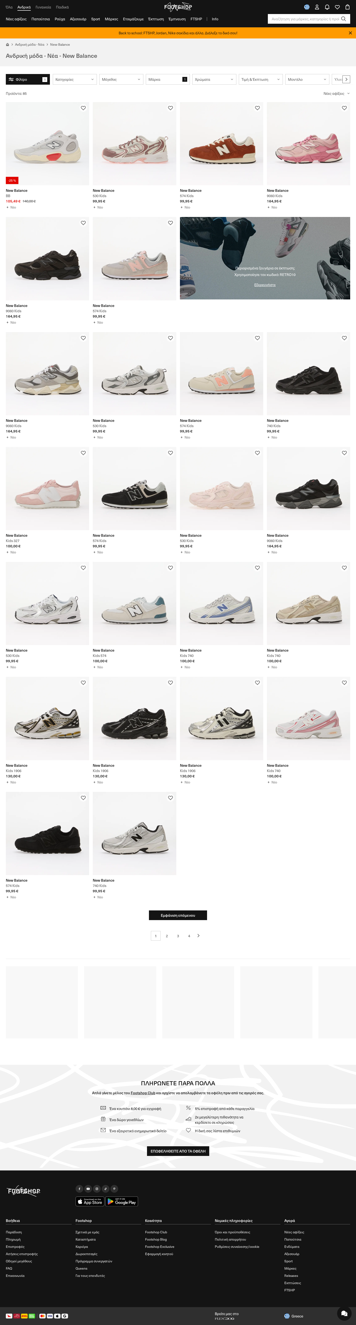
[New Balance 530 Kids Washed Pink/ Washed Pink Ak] (221, 488)
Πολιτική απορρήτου (230, 1239)
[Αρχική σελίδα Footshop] (178, 7)
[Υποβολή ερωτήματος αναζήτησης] (343, 19)
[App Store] (90, 1201)
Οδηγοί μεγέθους (19, 1261)
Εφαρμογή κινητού (159, 1253)
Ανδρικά (24, 7)
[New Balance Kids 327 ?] (47, 488)
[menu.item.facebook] (79, 1189)
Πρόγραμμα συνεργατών (94, 1261)
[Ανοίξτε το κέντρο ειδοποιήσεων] (327, 7)
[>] (346, 79)
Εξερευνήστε (265, 284)
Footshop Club (143, 1092)
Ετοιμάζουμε (133, 18)
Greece (297, 1316)
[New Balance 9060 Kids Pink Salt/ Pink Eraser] (308, 143)
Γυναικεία (43, 7)
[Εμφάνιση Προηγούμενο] (200, 936)
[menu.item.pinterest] (114, 1189)
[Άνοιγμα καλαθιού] (347, 7)
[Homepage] (39, 1191)
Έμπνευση (177, 18)
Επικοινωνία (15, 1275)
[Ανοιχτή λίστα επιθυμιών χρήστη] (337, 7)
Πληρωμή (13, 1239)
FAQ (9, 1268)
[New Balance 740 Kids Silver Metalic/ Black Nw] (134, 833)
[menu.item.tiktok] (105, 1189)
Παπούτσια (40, 18)
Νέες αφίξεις (16, 18)
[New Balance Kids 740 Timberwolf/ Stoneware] (308, 603)
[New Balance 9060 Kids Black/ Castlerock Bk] (308, 488)
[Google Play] (121, 1201)
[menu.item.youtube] (88, 1189)
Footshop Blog (156, 1239)
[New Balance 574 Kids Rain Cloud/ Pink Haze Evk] (134, 258)
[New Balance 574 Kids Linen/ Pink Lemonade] (221, 373)
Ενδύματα (291, 1246)
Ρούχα (60, 18)
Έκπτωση (156, 18)
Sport (95, 18)
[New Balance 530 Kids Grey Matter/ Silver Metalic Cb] (134, 373)
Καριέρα (82, 1246)
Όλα (9, 7)
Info (215, 18)
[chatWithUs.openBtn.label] (344, 1313)
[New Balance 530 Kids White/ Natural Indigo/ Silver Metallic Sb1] (47, 603)
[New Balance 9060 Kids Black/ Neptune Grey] (47, 258)
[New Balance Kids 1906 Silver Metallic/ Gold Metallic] (47, 718)
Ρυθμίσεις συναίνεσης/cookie (237, 1246)
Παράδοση (14, 1232)
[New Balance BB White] (47, 143)
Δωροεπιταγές (86, 1253)
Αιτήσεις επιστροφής (22, 1253)
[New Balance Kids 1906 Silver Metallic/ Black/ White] (221, 718)
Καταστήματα (86, 1239)
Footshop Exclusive (159, 1246)
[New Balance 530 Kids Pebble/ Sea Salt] (134, 143)
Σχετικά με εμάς (87, 1232)
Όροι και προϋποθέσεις (232, 1232)
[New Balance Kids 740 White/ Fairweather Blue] (221, 603)
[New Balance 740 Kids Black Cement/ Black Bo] (308, 373)
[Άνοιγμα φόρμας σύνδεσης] (317, 7)
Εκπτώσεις (292, 1282)
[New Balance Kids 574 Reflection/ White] (134, 603)
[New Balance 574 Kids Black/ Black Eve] (47, 833)
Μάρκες (111, 18)
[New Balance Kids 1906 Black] (134, 718)
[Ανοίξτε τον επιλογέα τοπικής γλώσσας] (307, 7)
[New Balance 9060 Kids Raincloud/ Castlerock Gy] (47, 373)
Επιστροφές (15, 1246)
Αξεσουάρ (78, 18)
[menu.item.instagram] (97, 1189)
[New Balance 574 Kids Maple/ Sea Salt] (221, 143)
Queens (81, 1268)
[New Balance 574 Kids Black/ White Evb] (134, 488)
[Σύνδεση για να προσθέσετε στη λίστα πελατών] (83, 108)
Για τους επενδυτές (90, 1275)
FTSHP (196, 18)
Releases (291, 1275)
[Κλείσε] (350, 32)
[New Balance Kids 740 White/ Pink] (308, 718)
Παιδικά (62, 7)
